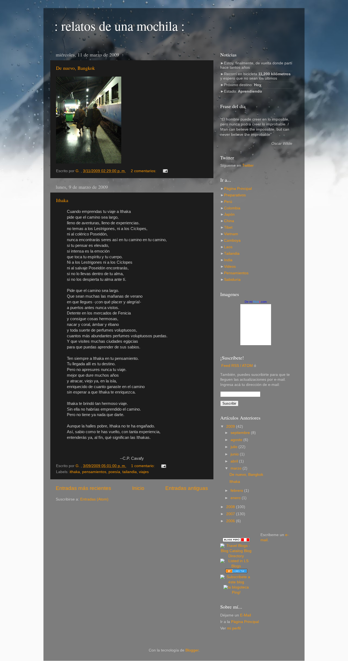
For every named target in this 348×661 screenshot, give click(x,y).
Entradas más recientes (83, 488)
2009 (231, 426)
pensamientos (94, 472)
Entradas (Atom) (94, 499)
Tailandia (232, 253)
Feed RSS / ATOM (237, 366)
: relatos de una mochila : (119, 25)
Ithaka (62, 200)
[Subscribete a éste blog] (236, 582)
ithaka (75, 472)
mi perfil (234, 628)
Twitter (248, 165)
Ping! (236, 592)
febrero (237, 491)
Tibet (228, 227)
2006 (231, 521)
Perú (228, 202)
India (228, 260)
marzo (237, 468)
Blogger (191, 650)
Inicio (138, 488)
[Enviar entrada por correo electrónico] (165, 171)
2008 (231, 507)
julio (234, 447)
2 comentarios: (144, 171)
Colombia (232, 208)
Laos (228, 247)
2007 (231, 514)
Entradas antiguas (186, 488)
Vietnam (231, 234)
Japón (229, 214)
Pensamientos (236, 273)
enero (236, 498)
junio (235, 454)
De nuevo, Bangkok (75, 68)
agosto (237, 440)
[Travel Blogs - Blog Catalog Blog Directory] (236, 556)
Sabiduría (232, 280)
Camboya (232, 240)
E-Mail (245, 615)
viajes (144, 472)
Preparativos (235, 195)
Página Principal (238, 189)
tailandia (129, 472)
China (229, 221)
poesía (114, 472)
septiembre (241, 433)
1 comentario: (143, 466)
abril (235, 461)
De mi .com (256, 301)
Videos (230, 267)
